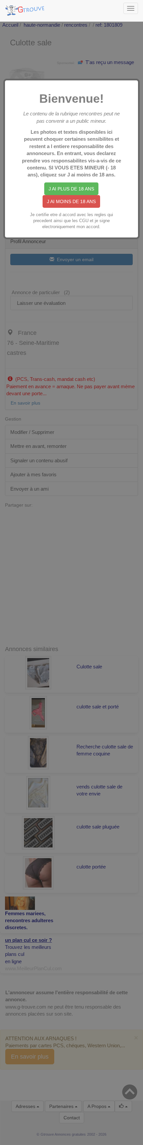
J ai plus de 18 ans (71, 188)
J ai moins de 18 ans (71, 201)
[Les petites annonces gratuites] (26, 8)
